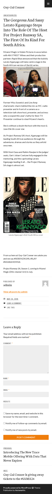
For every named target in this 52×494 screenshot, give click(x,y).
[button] (48, 3)
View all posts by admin (15, 291)
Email (6, 390)
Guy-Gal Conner (14, 7)
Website (6, 401)
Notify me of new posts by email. (21, 430)
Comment (8, 343)
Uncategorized (10, 15)
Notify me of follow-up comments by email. (26, 423)
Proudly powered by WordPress (17, 488)
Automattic (20, 490)
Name (6, 378)
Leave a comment (14, 303)
